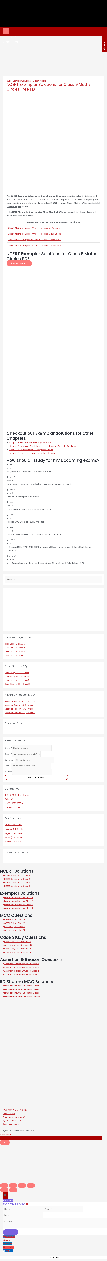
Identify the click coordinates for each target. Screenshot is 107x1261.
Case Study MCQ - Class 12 (17, 684)
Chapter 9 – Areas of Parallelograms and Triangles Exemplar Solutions (42, 446)
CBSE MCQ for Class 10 (15, 647)
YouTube (9, 1247)
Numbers (10, 760)
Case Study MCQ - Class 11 (17, 680)
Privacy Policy (6, 1134)
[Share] (13, 1185)
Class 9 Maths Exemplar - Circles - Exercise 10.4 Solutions (34, 245)
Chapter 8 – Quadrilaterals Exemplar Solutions (31, 442)
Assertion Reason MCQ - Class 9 (20, 701)
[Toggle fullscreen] (22, 1185)
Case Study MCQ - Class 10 (17, 676)
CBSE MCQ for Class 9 (15, 644)
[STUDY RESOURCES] (6, 31)
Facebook (10, 1236)
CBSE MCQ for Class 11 (15, 651)
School (8, 766)
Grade (8, 754)
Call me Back (36, 777)
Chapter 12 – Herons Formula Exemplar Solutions (32, 453)
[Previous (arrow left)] (4, 1190)
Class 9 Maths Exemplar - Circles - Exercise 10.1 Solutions (34, 228)
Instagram (10, 1240)
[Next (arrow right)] (13, 1190)
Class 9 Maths (39, 81)
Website (8, 771)
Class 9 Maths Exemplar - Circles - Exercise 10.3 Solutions (34, 239)
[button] (19, 263)
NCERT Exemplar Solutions (19, 81)
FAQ (11, 1250)
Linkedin (8, 1243)
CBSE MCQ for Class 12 (15, 655)
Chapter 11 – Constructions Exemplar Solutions (31, 449)
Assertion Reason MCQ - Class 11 (20, 709)
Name (8, 748)
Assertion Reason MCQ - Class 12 (20, 712)
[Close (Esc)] (4, 1185)
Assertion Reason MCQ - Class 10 (20, 705)
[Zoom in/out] (31, 1185)
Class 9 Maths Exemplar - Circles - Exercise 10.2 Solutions (34, 234)
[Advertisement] (53, 1163)
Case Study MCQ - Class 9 (17, 672)
